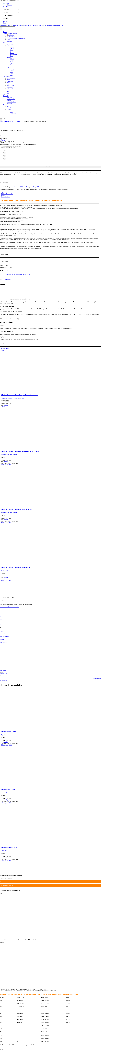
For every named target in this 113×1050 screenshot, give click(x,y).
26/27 (17, 274)
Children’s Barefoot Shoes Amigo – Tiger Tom (16, 509)
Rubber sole (8, 279)
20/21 (6, 274)
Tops (2, 735)
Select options (4, 464)
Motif (22, 398)
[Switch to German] (9, 5)
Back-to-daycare (15, 187)
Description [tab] (4, 192)
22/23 (9, 274)
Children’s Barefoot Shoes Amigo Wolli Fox (16, 567)
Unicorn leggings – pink (9, 847)
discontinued (8, 398)
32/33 (28, 274)
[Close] (0, 675)
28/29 (20, 274)
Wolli (18, 121)
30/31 (24, 274)
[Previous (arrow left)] (0, 1049)
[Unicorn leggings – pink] (51, 824)
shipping (2, 140)
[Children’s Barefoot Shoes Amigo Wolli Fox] (51, 544)
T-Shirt (6, 735)
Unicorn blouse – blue (8, 731)
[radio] (4, 151)
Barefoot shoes (7, 121)
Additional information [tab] (7, 194)
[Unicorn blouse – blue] (51, 708)
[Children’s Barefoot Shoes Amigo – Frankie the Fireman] (51, 428)
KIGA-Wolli (23, 187)
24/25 (13, 274)
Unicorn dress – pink (8, 789)
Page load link (3, 673)
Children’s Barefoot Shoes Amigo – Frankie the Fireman (20, 451)
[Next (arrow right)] (2, 1049)
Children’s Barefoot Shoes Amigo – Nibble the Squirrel (19, 395)
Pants (2, 850)
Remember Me (9, 15)
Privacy (4, 670)
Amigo (14, 121)
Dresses (3, 792)
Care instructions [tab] (5, 197)
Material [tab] (3, 195)
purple (6, 270)
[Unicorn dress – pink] (51, 766)
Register (5, 21)
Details (3, 406)
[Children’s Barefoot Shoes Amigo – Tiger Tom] (51, 486)
